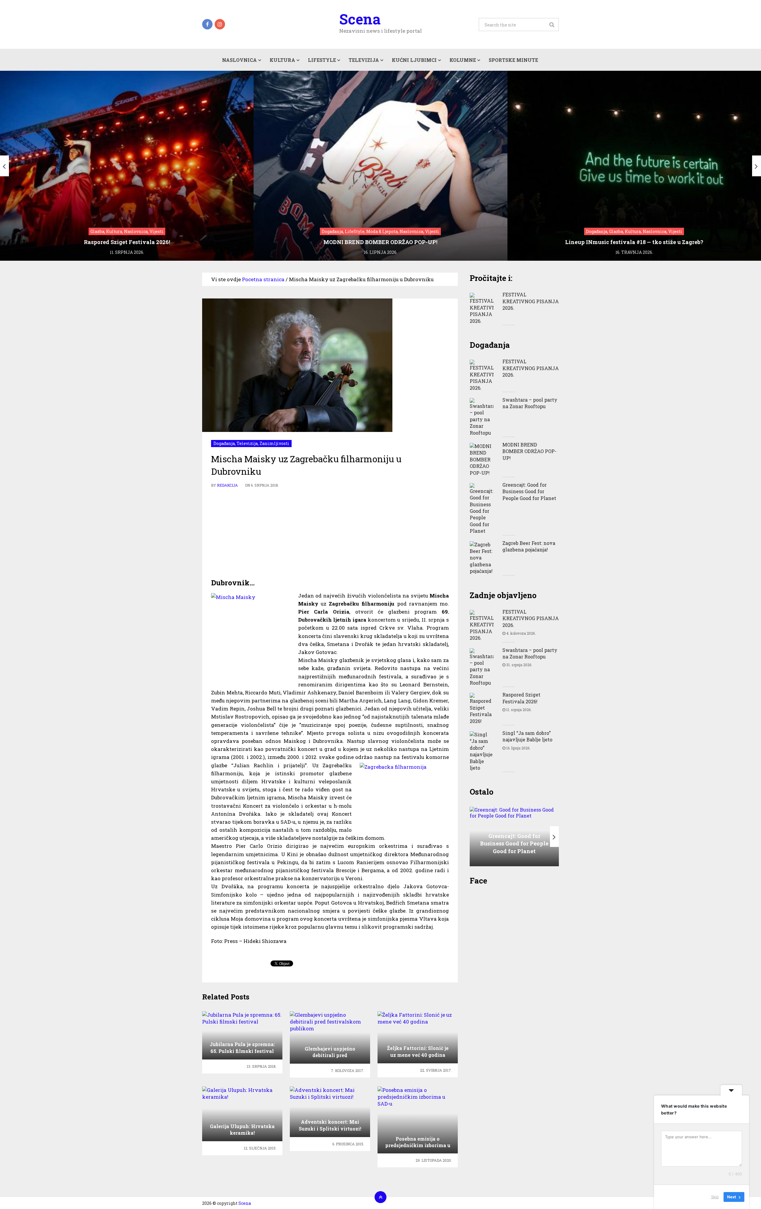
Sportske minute (513, 60)
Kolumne (462, 60)
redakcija (227, 485)
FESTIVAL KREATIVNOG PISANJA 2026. (530, 301)
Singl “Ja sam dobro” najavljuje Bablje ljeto (527, 736)
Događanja (224, 443)
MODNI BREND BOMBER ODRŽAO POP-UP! (529, 451)
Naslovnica (239, 60)
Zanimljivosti (274, 443)
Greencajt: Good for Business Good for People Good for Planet (529, 491)
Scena (359, 19)
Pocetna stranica (263, 279)
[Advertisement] (330, 533)
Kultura (282, 60)
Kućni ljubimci (414, 60)
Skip (715, 1196)
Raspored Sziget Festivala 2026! (521, 697)
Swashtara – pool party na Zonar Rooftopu (529, 403)
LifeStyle (322, 60)
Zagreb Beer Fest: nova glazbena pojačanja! (528, 546)
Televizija (364, 60)
